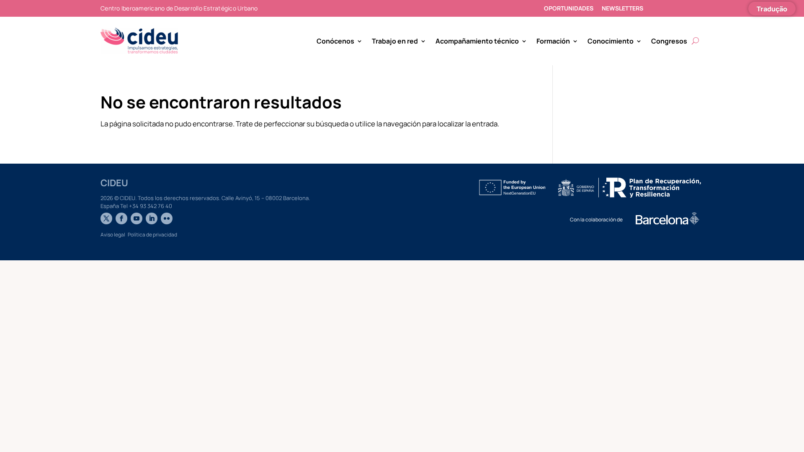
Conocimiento (611, 41)
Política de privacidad (152, 234)
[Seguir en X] (106, 218)
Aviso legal (112, 234)
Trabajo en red (395, 41)
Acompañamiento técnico (477, 41)
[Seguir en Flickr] (167, 218)
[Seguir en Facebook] (121, 218)
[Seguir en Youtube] (136, 218)
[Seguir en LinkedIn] (151, 218)
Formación (553, 41)
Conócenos (335, 41)
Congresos (669, 41)
